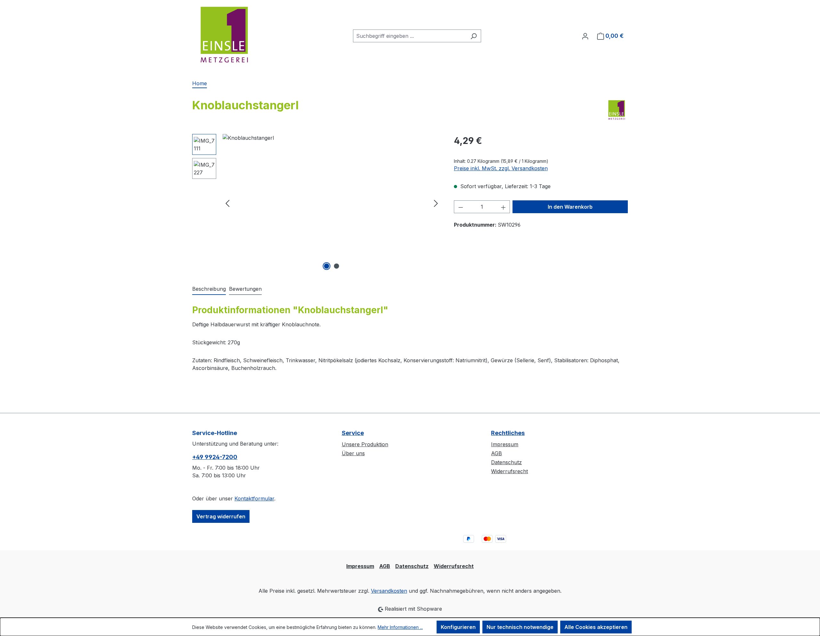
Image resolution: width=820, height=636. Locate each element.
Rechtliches (508, 433)
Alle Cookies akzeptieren (595, 627)
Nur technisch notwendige (520, 627)
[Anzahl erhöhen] (503, 206)
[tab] (209, 289)
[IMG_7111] (332, 203)
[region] (316, 203)
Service (353, 433)
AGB (496, 453)
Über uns (353, 453)
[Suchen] (473, 35)
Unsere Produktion (365, 444)
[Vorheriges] (227, 203)
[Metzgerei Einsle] (616, 110)
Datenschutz (506, 462)
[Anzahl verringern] (460, 206)
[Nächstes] (436, 203)
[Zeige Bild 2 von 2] (336, 266)
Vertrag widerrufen (220, 516)
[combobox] (409, 35)
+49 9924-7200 (214, 457)
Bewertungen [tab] (245, 289)
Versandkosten (389, 591)
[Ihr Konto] (585, 35)
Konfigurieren (458, 627)
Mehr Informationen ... (400, 627)
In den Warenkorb (570, 207)
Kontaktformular (254, 498)
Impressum (504, 444)
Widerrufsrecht (509, 471)
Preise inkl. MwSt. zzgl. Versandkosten (501, 168)
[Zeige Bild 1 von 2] (326, 266)
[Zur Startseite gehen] (224, 35)
